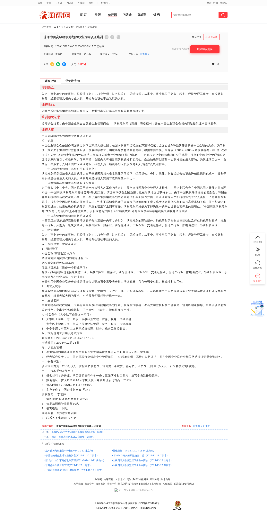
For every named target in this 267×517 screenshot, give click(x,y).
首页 (56, 27)
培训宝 (104, 3)
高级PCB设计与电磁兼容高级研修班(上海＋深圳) (77, 432)
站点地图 (168, 483)
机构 (91, 3)
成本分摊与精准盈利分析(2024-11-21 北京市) (69, 450)
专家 (49, 3)
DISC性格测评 (140, 479)
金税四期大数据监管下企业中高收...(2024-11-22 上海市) (142, 460)
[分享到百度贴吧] (64, 64)
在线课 (141, 14)
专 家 (98, 14)
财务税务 (80, 27)
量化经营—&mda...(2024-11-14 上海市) (133, 450)
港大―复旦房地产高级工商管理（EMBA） (74, 436)
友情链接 (156, 483)
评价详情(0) (72, 80)
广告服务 (134, 483)
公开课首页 (67, 27)
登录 (209, 3)
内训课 (127, 14)
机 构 (156, 14)
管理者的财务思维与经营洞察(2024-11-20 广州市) (71, 455)
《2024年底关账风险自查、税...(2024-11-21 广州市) (140, 455)
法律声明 (111, 483)
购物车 (223, 3)
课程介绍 (50, 80)
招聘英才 (145, 483)
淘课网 (98, 479)
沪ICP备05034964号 (148, 503)
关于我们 (78, 483)
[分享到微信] (58, 64)
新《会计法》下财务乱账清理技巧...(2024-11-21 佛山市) (74, 460)
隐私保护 (123, 483)
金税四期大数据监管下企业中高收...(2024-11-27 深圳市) (142, 465)
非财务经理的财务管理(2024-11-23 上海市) (67, 465)
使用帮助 (189, 483)
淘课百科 (108, 479)
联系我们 (178, 483)
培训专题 (154, 479)
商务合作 (89, 483)
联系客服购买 (204, 49)
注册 (215, 3)
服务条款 (101, 483)
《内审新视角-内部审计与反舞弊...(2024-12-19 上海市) (73, 470)
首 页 (83, 14)
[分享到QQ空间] (52, 64)
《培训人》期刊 (123, 479)
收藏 (215, 64)
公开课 (112, 14)
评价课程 (211, 37)
